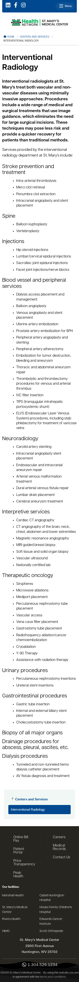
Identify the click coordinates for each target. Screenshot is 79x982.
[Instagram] (23, 5)
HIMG (6, 931)
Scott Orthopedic (51, 931)
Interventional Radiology (28, 809)
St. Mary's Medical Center (14, 910)
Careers (59, 837)
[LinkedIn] (8, 5)
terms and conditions (53, 976)
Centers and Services (34, 37)
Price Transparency (23, 862)
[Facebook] (16, 5)
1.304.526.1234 (42, 965)
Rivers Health (11, 919)
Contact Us (61, 857)
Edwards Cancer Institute (51, 922)
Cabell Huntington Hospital (52, 898)
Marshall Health (13, 895)
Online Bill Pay (20, 839)
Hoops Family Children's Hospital (56, 910)
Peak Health (18, 874)
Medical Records (59, 847)
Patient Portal (18, 850)
